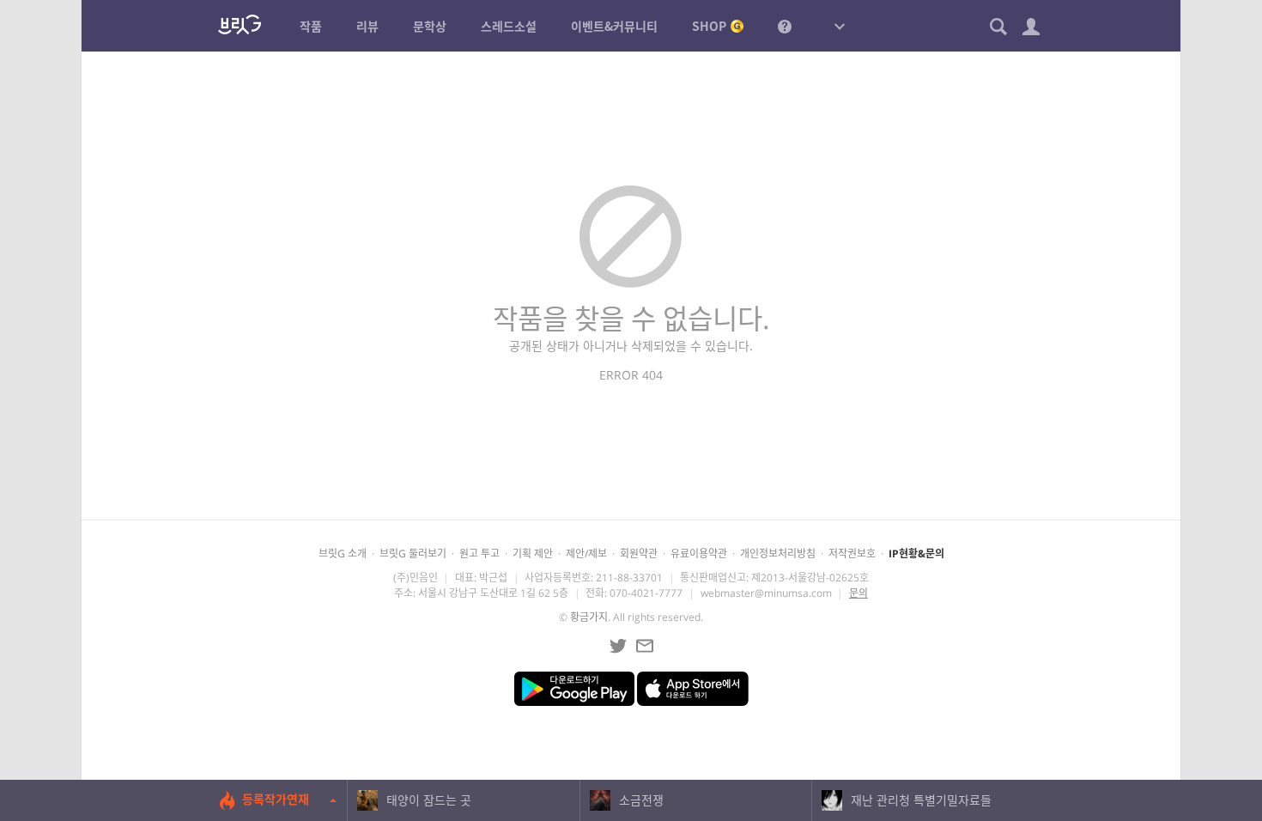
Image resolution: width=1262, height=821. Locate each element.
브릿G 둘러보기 (412, 553)
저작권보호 (852, 553)
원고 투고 (479, 553)
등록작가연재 (275, 799)
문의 (858, 593)
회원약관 (639, 553)
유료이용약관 (698, 553)
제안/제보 (586, 553)
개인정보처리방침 (778, 553)
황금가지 (589, 617)
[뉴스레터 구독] (644, 645)
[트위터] (618, 645)
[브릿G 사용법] (785, 26)
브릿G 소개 (343, 553)
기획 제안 (533, 553)
